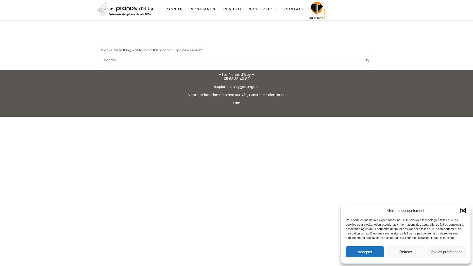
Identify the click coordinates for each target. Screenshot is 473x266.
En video (232, 9)
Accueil (174, 9)
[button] (463, 210)
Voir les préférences (446, 252)
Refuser (405, 252)
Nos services (263, 9)
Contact (294, 9)
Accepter (365, 252)
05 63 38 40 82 (236, 78)
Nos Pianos (203, 9)
